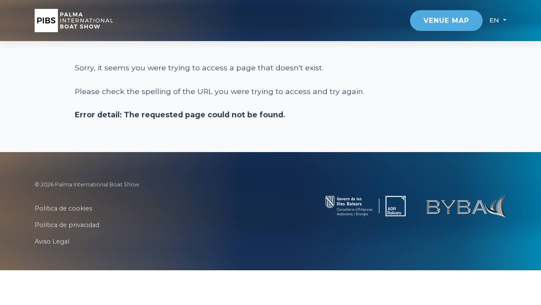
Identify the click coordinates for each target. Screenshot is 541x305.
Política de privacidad (67, 225)
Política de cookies (63, 208)
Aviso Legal (52, 241)
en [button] (495, 20)
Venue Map (446, 21)
